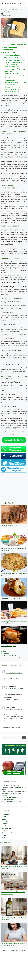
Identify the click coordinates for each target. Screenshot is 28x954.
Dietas (4, 651)
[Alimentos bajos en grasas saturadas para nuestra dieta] (14, 546)
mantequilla (6, 653)
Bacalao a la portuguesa (8, 646)
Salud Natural (6, 837)
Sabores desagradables (10, 55)
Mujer (3, 830)
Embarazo (5, 821)
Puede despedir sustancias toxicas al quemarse (13, 45)
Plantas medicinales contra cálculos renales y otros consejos (14, 793)
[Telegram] (13, 472)
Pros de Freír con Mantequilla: (14, 60)
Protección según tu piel (9, 655)
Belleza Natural (6, 814)
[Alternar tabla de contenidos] (24, 42)
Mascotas (4, 823)
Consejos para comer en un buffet (12, 658)
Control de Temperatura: (13, 89)
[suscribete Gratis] (14, 443)
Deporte (4, 816)
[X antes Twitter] (13, 465)
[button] (20, 3)
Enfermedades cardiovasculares (8, 51)
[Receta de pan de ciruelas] (14, 523)
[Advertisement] (14, 487)
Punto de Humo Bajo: (12, 73)
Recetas (4, 835)
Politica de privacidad (8, 950)
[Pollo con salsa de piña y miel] (14, 596)
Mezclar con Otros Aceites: (14, 87)
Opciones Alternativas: (12, 91)
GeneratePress (17, 952)
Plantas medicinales (7, 833)
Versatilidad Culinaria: (12, 67)
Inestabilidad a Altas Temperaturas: (15, 79)
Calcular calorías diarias (13, 785)
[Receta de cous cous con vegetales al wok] (14, 571)
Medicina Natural (6, 828)
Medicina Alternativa (7, 826)
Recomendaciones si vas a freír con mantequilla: (15, 84)
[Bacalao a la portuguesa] (14, 644)
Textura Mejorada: (11, 64)
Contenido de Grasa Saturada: (15, 76)
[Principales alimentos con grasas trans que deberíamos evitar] (14, 619)
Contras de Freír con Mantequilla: (15, 70)
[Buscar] (24, 737)
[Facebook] (13, 458)
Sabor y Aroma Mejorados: (13, 62)
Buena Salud (9, 3)
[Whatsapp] (13, 452)
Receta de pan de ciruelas (9, 525)
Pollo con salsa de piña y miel (10, 598)
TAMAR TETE (9, 671)
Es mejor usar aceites (9, 58)
